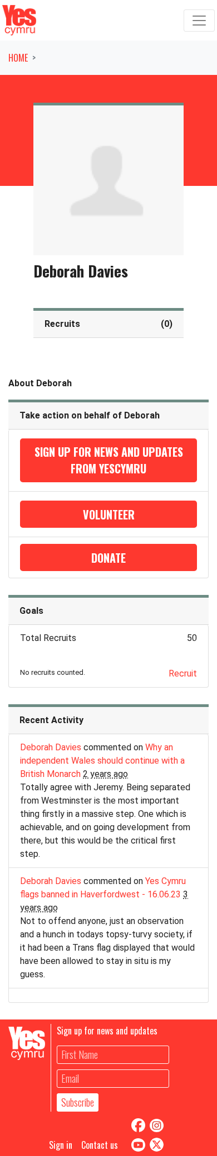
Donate (108, 557)
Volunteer (109, 514)
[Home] (19, 20)
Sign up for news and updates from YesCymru (108, 460)
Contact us (99, 1145)
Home (18, 57)
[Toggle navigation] (199, 20)
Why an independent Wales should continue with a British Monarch (102, 760)
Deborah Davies (50, 747)
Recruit (183, 673)
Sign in (60, 1145)
